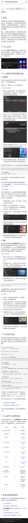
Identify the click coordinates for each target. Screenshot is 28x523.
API (11, 237)
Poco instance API (16, 508)
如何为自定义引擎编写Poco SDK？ (12, 515)
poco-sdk (13, 247)
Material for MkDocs (10, 521)
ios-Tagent (7, 196)
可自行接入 (22, 466)
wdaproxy (16, 209)
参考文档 (22, 470)
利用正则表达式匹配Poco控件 (11, 405)
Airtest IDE (13, 85)
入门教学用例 (7, 503)
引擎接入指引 (9, 257)
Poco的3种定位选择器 (9, 402)
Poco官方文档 (8, 498)
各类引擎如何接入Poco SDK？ (11, 513)
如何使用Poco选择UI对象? (10, 506)
